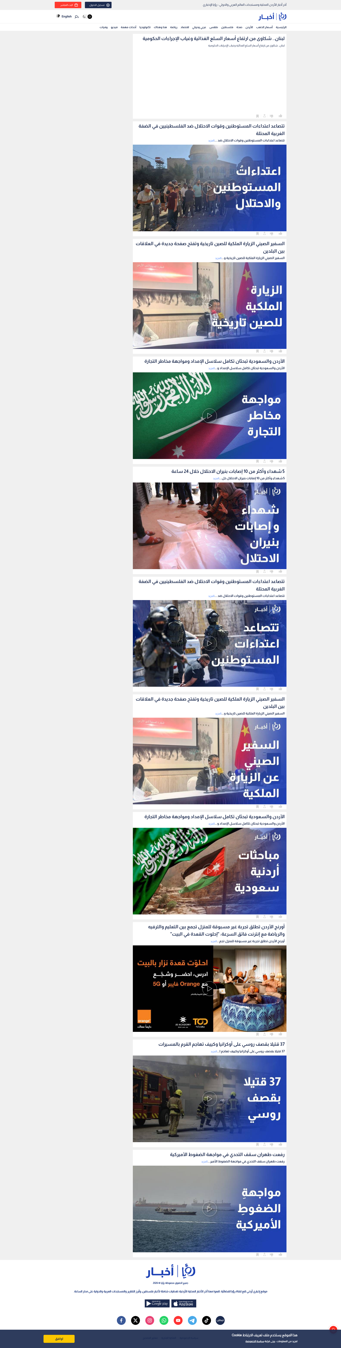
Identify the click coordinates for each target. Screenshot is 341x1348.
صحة (239, 27)
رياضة (173, 27)
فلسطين (227, 27)
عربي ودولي (199, 27)
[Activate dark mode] (87, 16)
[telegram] (192, 1320)
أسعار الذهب (264, 27)
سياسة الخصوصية (254, 1341)
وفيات (104, 27)
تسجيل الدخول (97, 5)
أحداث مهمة (128, 27)
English (67, 16)
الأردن (249, 27)
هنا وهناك (160, 27)
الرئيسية (281, 27)
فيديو (114, 27)
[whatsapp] (163, 1320)
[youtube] (178, 1320)
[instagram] (149, 1320)
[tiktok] (206, 1320)
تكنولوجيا (145, 27)
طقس (213, 27)
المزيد (211, 140)
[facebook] (121, 1320)
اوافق (59, 1339)
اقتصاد (185, 27)
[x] (135, 1320)
